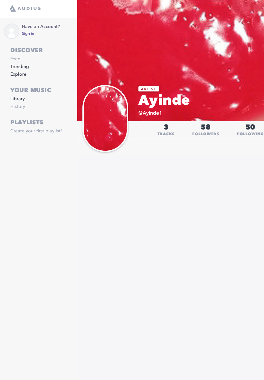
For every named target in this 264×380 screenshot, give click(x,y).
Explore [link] (18, 74)
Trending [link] (19, 66)
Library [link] (17, 99)
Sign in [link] (28, 34)
